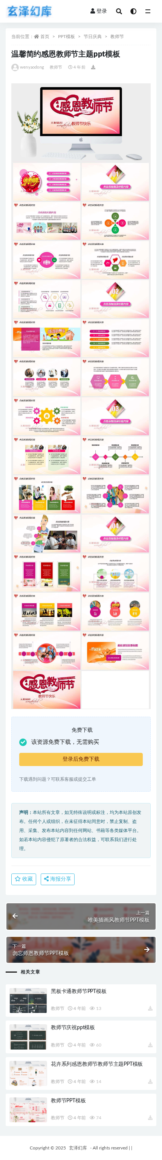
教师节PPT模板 (68, 1100)
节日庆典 (93, 36)
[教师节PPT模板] (28, 1110)
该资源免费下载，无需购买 (65, 742)
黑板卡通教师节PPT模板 (79, 991)
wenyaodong (32, 67)
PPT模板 (66, 36)
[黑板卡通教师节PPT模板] (28, 1000)
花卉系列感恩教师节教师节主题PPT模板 (97, 1064)
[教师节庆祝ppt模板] (28, 1037)
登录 (101, 11)
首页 (44, 36)
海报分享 (60, 879)
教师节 (117, 36)
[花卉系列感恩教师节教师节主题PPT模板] (28, 1073)
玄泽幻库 (78, 1148)
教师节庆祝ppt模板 (73, 1027)
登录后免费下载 (81, 759)
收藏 (27, 879)
